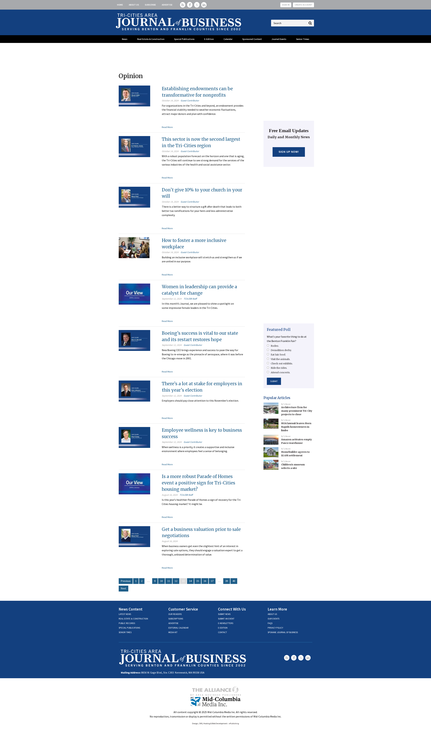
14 (190, 581)
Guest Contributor (190, 100)
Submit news (224, 614)
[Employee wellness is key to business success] (134, 437)
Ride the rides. (279, 367)
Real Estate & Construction (150, 39)
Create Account (303, 4)
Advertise (167, 4)
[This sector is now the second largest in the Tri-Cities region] (134, 146)
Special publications (129, 627)
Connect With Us (232, 609)
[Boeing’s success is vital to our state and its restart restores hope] (134, 340)
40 (234, 581)
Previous (126, 581)
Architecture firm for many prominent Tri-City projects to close (296, 411)
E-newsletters (225, 623)
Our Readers (175, 614)
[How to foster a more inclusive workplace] (134, 247)
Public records (127, 623)
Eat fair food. (278, 354)
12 (176, 581)
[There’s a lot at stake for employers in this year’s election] (134, 390)
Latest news (125, 614)
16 (205, 581)
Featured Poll (279, 329)
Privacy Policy (275, 627)
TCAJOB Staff (190, 298)
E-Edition (209, 39)
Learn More (277, 609)
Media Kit (172, 632)
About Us (134, 4)
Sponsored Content (252, 39)
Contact (222, 632)
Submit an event (226, 618)
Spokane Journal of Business (283, 632)
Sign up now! (289, 151)
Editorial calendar (178, 627)
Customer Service (183, 609)
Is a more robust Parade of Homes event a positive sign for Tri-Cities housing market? (198, 483)
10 (161, 581)
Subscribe (150, 4)
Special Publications (184, 39)
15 (197, 581)
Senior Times (302, 39)
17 (212, 581)
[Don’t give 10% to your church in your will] (134, 197)
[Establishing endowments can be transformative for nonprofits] (134, 95)
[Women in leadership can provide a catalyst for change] (134, 293)
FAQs (270, 623)
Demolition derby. (281, 350)
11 (168, 581)
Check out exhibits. (282, 363)
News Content (130, 609)
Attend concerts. (280, 372)
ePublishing (234, 723)
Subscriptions (175, 618)
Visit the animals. (280, 359)
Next (123, 588)
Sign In (286, 4)
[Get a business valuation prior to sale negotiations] (134, 536)
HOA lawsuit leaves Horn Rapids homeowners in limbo (296, 427)
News (124, 39)
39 (226, 581)
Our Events (273, 618)
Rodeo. (275, 345)
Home (120, 4)
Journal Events (279, 39)
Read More (167, 127)
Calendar (228, 39)
